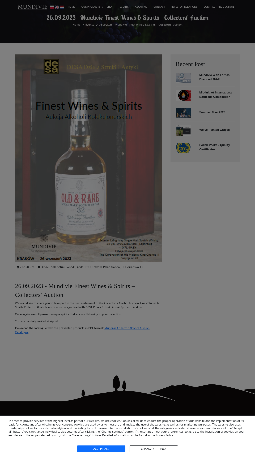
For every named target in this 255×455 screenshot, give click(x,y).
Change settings (154, 449)
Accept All (101, 449)
